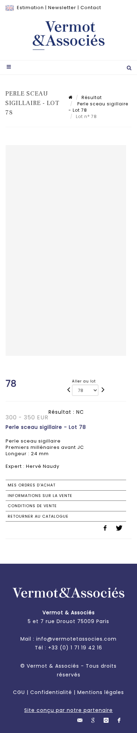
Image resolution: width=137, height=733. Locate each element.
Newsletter (62, 7)
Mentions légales (100, 692)
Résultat (91, 97)
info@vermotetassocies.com (76, 638)
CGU (19, 692)
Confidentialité (51, 692)
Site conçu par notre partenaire (68, 710)
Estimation (30, 7)
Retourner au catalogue (38, 516)
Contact (90, 7)
